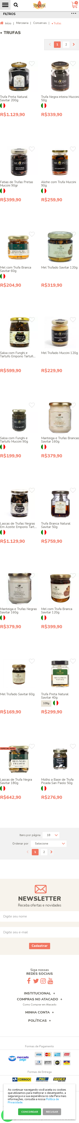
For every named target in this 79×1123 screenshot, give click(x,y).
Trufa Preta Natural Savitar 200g (13, 98)
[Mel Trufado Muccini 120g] (60, 332)
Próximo (74, 44)
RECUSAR (52, 1111)
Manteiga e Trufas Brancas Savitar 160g (60, 440)
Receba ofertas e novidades (39, 905)
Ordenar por (20, 844)
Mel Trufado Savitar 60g (17, 694)
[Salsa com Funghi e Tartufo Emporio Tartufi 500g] (19, 332)
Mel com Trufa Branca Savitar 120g (56, 610)
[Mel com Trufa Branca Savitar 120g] (60, 588)
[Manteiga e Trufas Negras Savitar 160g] (19, 588)
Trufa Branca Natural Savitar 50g (55, 525)
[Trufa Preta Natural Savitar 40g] (60, 674)
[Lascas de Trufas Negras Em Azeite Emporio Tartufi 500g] (19, 503)
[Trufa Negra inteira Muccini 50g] (60, 76)
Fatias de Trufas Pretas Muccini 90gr (16, 184)
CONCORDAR (29, 1111)
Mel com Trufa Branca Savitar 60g (15, 269)
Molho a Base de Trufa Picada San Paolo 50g (57, 781)
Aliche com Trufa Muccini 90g (58, 184)
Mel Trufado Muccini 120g (59, 353)
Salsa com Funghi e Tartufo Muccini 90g (14, 440)
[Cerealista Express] (39, 5)
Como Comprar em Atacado (39, 1004)
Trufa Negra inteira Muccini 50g (60, 98)
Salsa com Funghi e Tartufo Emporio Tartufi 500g (16, 356)
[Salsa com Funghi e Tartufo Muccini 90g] (19, 418)
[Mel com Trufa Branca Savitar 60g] (19, 247)
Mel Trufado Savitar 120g (59, 267)
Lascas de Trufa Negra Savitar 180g (16, 781)
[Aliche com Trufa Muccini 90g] (60, 162)
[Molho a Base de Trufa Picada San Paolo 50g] (60, 759)
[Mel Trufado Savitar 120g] (60, 247)
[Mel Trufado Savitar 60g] (19, 674)
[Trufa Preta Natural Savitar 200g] (19, 76)
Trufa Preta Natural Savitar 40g (54, 696)
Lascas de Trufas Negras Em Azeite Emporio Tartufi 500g (19, 526)
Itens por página (30, 835)
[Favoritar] (32, 64)
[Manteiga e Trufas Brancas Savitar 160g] (60, 418)
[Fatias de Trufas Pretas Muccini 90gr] (19, 162)
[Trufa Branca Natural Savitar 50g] (60, 503)
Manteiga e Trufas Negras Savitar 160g (18, 610)
